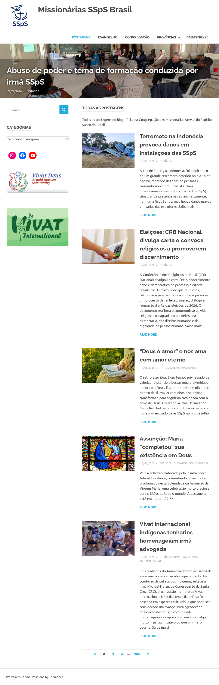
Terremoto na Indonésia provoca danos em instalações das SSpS (171, 144)
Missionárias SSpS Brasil (85, 9)
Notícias (33, 91)
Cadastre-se (197, 37)
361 (137, 654)
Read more (148, 215)
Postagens (81, 37)
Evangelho (107, 37)
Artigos (165, 367)
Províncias (166, 37)
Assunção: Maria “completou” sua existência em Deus (166, 446)
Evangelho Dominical (193, 463)
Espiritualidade (183, 367)
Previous (8, 66)
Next (210, 66)
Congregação (137, 37)
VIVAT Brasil (182, 557)
